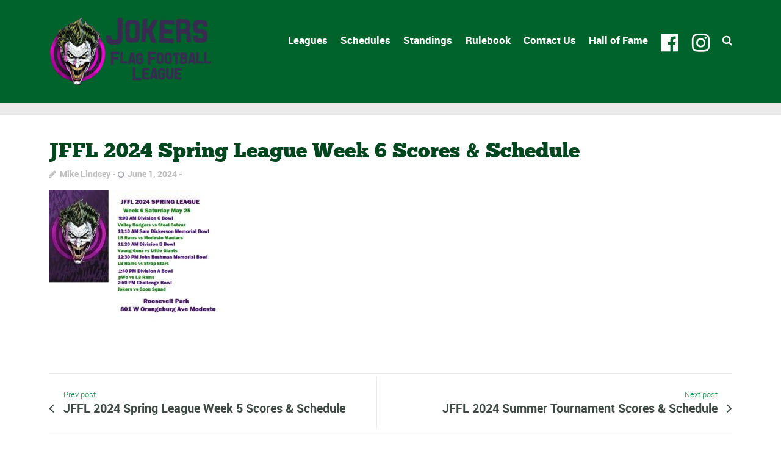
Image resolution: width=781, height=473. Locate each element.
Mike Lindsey (85, 173)
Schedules (365, 40)
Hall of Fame (618, 40)
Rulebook (488, 40)
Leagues (308, 40)
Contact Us (550, 40)
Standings (427, 40)
